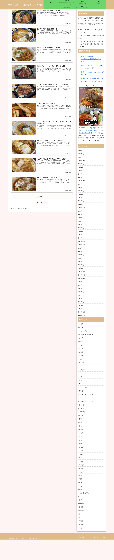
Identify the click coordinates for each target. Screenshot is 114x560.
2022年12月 (82, 241)
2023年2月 (81, 234)
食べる (81, 525)
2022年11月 (82, 245)
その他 (81, 356)
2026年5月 (81, 150)
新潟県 (81, 468)
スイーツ (82, 384)
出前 (80, 422)
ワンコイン (82, 408)
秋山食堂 (82, 510)
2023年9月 (81, 211)
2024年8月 (81, 187)
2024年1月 (81, 204)
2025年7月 (81, 171)
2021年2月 (81, 305)
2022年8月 (81, 251)
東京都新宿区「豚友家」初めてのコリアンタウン (90, 25)
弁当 (80, 458)
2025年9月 (81, 164)
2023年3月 (81, 231)
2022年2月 (81, 265)
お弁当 (81, 338)
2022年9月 (81, 248)
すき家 (81, 352)
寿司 (80, 444)
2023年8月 (81, 214)
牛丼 (80, 496)
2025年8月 (81, 167)
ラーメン (82, 405)
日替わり (82, 472)
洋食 (80, 486)
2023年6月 (81, 221)
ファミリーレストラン (86, 401)
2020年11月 (82, 315)
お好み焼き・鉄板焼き (86, 334)
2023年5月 (81, 224)
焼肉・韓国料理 (84, 493)
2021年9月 (81, 282)
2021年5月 (81, 295)
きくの (81, 348)
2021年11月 (82, 275)
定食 (80, 440)
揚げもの (82, 465)
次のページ (41, 196)
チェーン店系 (83, 387)
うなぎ (81, 327)
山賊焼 (81, 454)
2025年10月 (82, 160)
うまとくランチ (84, 331)
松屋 (80, 482)
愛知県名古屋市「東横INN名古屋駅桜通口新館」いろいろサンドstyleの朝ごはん (90, 19)
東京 (80, 479)
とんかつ (82, 363)
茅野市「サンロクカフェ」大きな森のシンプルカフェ (90, 31)
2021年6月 (81, 292)
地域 (80, 437)
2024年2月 (81, 201)
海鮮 (80, 489)
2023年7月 (81, 218)
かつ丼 (81, 345)
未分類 (81, 475)
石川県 (81, 507)
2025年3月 (81, 177)
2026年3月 (81, 157)
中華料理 (82, 412)
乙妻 (80, 419)
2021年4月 (81, 298)
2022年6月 (81, 255)
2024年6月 (81, 194)
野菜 (80, 514)
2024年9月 (81, 184)
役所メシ (82, 461)
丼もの (81, 415)
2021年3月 (81, 302)
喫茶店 (81, 433)
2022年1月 (81, 268)
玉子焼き (82, 503)
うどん (81, 324)
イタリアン (82, 370)
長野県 (81, 521)
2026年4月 (81, 154)
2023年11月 (82, 208)
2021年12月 (82, 272)
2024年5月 (81, 197)
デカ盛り (82, 391)
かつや (81, 341)
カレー (81, 380)
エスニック (82, 373)
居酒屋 (81, 447)
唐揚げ (81, 429)
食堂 (80, 528)
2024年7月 (81, 191)
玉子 (80, 500)
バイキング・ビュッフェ (86, 394)
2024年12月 (82, 181)
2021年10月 (82, 278)
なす (80, 366)
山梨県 (81, 451)
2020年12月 (82, 312)
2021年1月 (81, 309)
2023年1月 (81, 238)
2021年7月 (81, 288)
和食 (80, 426)
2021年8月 (81, 285)
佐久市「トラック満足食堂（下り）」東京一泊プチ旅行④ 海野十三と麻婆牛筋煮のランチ (91, 43)
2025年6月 (81, 174)
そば (80, 359)
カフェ (81, 377)
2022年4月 (81, 258)
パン (80, 398)
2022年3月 (81, 261)
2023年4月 (81, 228)
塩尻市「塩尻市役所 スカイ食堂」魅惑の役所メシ (91, 36)
